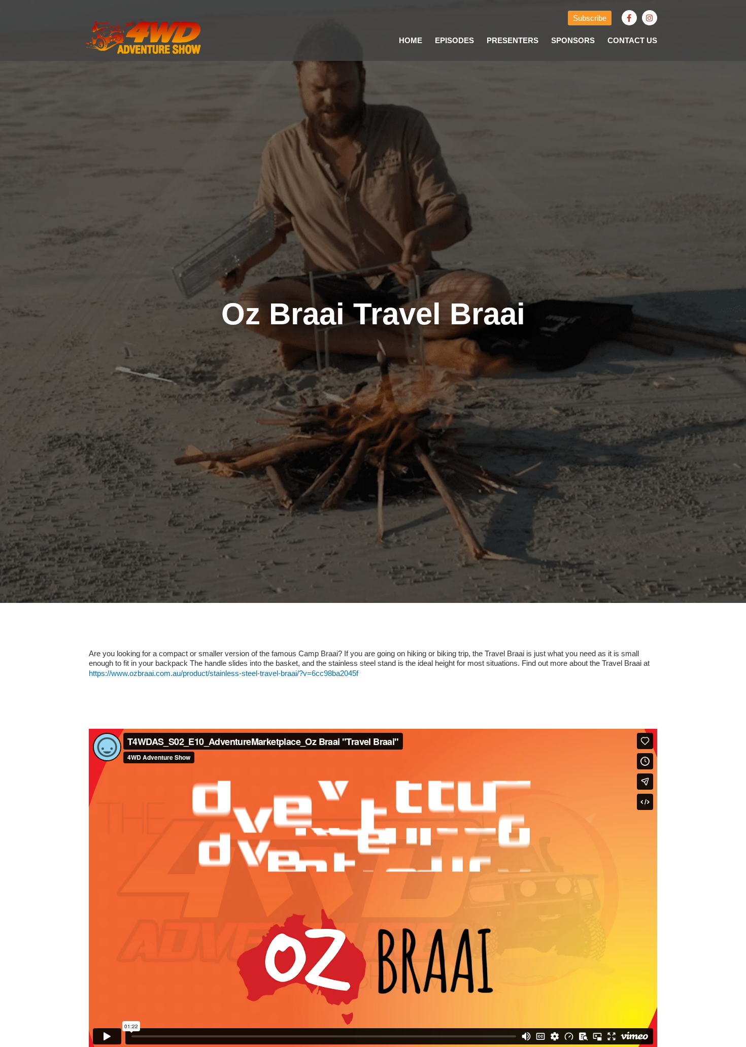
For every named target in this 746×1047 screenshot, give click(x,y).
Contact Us (632, 40)
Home (410, 40)
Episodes (454, 40)
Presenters (512, 40)
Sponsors (573, 40)
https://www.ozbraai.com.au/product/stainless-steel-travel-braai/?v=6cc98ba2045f (223, 673)
